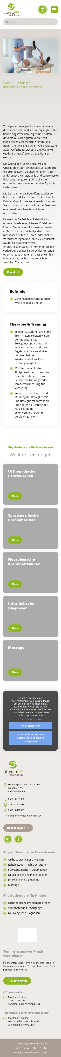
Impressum (22, 1048)
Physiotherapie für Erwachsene (30, 447)
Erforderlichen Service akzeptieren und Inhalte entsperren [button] (30, 738)
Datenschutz (38, 1048)
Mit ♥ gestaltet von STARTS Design (30, 1052)
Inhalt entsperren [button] (30, 725)
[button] (54, 9)
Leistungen (23, 83)
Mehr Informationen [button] (31, 719)
